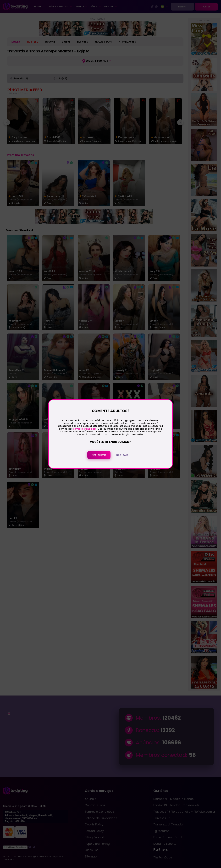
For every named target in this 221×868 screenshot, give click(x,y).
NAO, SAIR (122, 455)
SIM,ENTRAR (99, 455)
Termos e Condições (84, 428)
